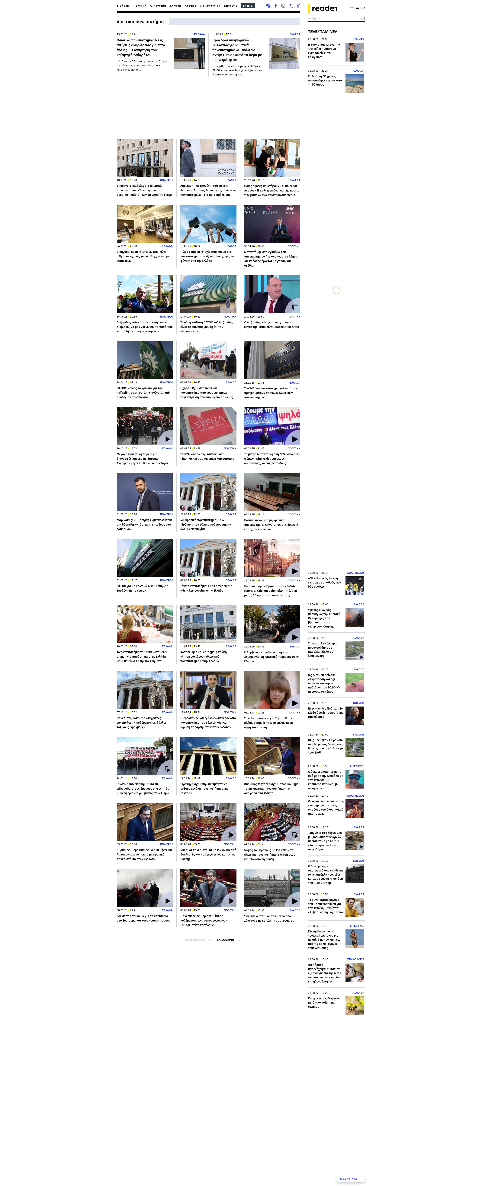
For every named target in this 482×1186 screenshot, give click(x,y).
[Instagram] (283, 6)
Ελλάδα (175, 5)
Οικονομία (158, 5)
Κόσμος (190, 5)
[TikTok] (298, 6)
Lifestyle (231, 5)
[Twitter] (291, 6)
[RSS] (268, 6)
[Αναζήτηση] (363, 19)
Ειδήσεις (123, 5)
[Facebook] (276, 6)
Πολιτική (139, 5)
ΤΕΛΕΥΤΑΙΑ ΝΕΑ (322, 32)
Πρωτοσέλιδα (210, 5)
